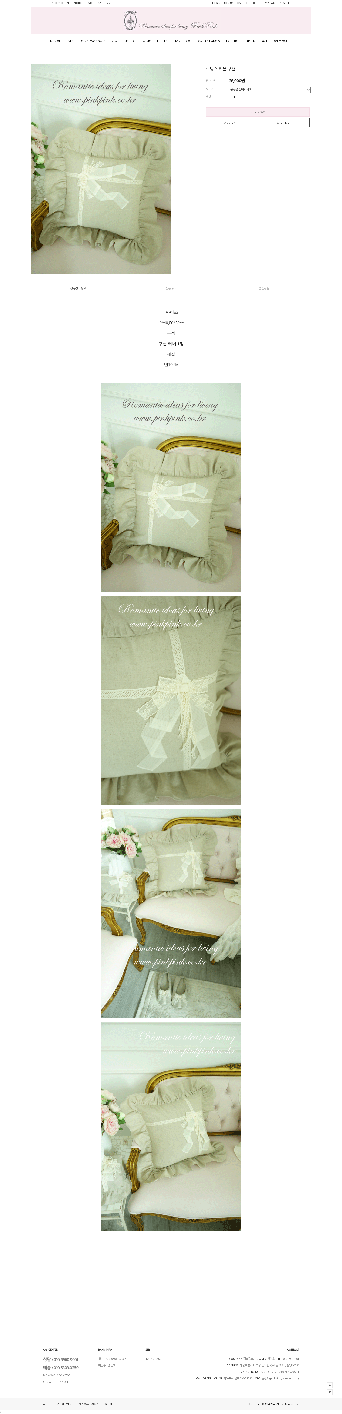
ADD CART (231, 123)
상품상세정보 (78, 289)
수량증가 (243, 97)
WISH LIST (284, 123)
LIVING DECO (182, 41)
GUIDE (109, 1404)
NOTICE (78, 3)
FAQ (89, 3)
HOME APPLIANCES (208, 41)
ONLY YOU (280, 41)
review (109, 3)
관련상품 (264, 289)
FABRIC (146, 41)
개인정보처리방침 (88, 1404)
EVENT (71, 41)
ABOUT (47, 1404)
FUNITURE (129, 41)
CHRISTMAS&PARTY (93, 41)
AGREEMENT (65, 1404)
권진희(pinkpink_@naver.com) (280, 1379)
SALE (264, 41)
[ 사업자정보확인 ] (288, 1372)
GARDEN (249, 41)
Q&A (98, 3)
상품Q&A (171, 289)
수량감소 (250, 97)
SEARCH (285, 3)
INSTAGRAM (153, 1359)
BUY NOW (258, 112)
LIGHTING (232, 41)
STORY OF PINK (61, 3)
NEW (114, 41)
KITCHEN (162, 41)
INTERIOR (55, 41)
